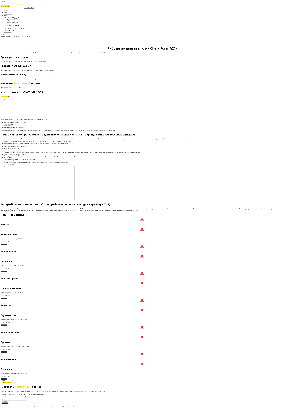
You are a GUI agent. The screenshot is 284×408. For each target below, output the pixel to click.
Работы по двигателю (13, 17)
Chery (22, 36)
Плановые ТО (8, 14)
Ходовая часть (11, 20)
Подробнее (4, 244)
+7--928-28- (29, 8)
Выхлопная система (12, 27)
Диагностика (7, 12)
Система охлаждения (13, 25)
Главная (6, 11)
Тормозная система (12, 22)
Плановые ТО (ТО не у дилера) (15, 28)
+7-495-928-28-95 (5, 241)
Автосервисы (7, 32)
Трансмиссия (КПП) (12, 19)
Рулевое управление (13, 24)
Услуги (5, 15)
